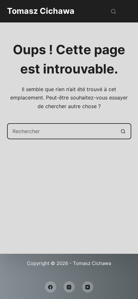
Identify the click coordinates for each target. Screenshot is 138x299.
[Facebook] (50, 287)
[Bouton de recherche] (123, 131)
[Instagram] (69, 287)
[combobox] (62, 131)
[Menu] (128, 11)
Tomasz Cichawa (40, 11)
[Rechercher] (113, 11)
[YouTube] (87, 287)
